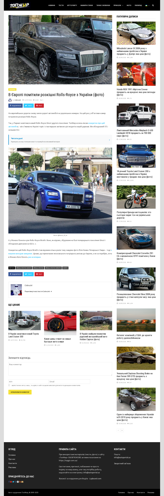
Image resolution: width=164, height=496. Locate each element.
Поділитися (16, 106)
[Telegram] (18, 481)
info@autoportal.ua (91, 472)
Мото (129, 5)
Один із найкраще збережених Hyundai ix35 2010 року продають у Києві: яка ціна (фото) (135, 417)
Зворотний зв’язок (122, 463)
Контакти (12, 463)
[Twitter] (13, 481)
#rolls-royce (38, 268)
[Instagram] (16, 481)
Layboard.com (95, 478)
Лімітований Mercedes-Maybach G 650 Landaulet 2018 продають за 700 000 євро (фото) (135, 133)
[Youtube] (11, 481)
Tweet (30, 106)
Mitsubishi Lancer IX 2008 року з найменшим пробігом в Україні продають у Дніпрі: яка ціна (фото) (134, 51)
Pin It (40, 106)
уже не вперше (34, 257)
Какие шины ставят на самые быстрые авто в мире (57, 340)
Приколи (117, 5)
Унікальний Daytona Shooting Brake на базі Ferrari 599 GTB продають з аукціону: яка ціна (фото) (135, 376)
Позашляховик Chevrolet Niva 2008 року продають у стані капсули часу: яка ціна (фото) (136, 297)
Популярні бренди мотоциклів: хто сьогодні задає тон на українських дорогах (134, 215)
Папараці (138, 5)
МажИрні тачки (87, 5)
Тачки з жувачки (103, 5)
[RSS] (20, 481)
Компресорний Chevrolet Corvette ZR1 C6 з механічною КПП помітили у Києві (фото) (136, 256)
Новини (51, 5)
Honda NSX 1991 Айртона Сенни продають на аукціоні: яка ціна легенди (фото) (136, 92)
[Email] (22, 481)
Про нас (11, 459)
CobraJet (18, 100)
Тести (61, 5)
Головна (12, 455)
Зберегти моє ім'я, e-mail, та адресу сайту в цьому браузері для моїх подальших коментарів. (46, 385)
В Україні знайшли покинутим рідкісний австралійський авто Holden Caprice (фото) (93, 336)
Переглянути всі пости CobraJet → (38, 291)
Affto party (72, 5)
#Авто (65, 268)
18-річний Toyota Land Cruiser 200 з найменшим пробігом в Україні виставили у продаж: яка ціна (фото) (135, 174)
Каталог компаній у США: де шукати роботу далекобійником (134, 336)
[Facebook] (9, 481)
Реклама (12, 467)
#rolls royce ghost (23, 268)
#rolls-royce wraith (53, 268)
